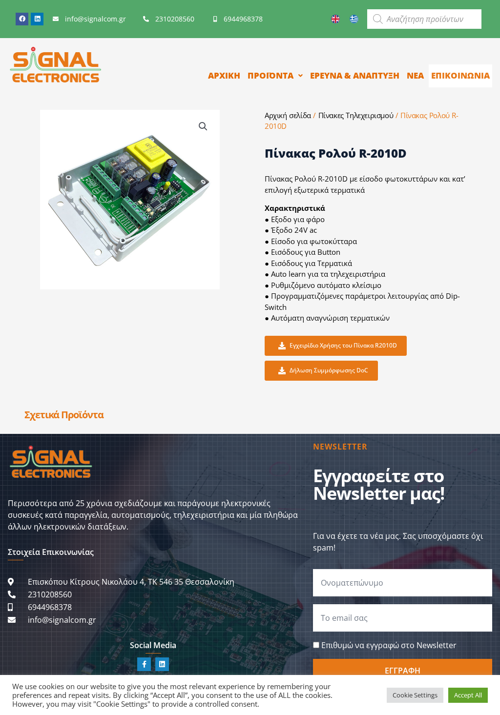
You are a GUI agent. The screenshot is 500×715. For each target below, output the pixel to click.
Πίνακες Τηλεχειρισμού (356, 115)
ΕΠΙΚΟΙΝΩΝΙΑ (460, 75)
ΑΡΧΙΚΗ (224, 75)
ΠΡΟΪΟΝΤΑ (270, 75)
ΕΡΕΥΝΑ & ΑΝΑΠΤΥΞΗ (354, 75)
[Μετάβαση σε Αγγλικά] (335, 19)
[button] (203, 126)
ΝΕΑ (415, 75)
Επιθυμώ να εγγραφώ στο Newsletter (389, 645)
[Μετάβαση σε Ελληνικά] (354, 19)
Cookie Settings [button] (415, 695)
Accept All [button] (468, 695)
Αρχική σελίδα (288, 115)
